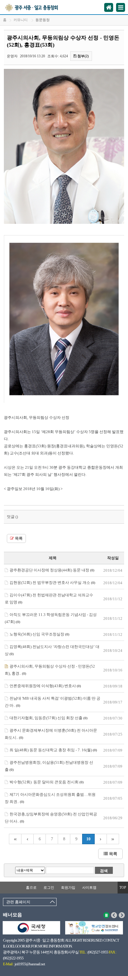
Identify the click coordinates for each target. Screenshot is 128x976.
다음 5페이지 (101, 839)
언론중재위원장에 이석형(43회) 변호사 (45, 686)
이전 (114, 915)
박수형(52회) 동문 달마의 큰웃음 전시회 (47, 782)
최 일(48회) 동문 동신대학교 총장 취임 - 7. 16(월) (53, 750)
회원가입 (68, 887)
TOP (122, 887)
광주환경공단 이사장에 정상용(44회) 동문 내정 (52, 570)
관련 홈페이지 (18, 902)
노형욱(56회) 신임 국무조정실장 (39, 634)
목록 (18, 538)
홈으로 (31, 887)
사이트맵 (89, 887)
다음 (122, 915)
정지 (106, 915)
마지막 (113, 839)
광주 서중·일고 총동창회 (38, 7)
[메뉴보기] (120, 7)
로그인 (48, 887)
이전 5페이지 (27, 839)
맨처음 (15, 839)
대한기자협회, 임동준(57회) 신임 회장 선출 (49, 718)
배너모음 (12, 914)
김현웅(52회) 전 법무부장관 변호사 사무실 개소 (52, 582)
